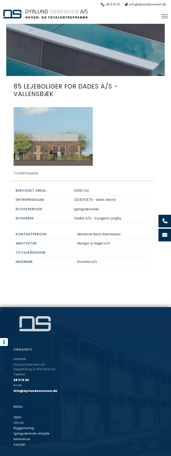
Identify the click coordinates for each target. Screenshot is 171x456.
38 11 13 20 (113, 4)
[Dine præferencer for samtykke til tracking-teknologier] (4, 342)
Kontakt (20, 444)
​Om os (19, 422)
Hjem (17, 417)
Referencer (22, 439)
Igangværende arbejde (31, 433)
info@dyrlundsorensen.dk (147, 4)
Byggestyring (24, 428)
